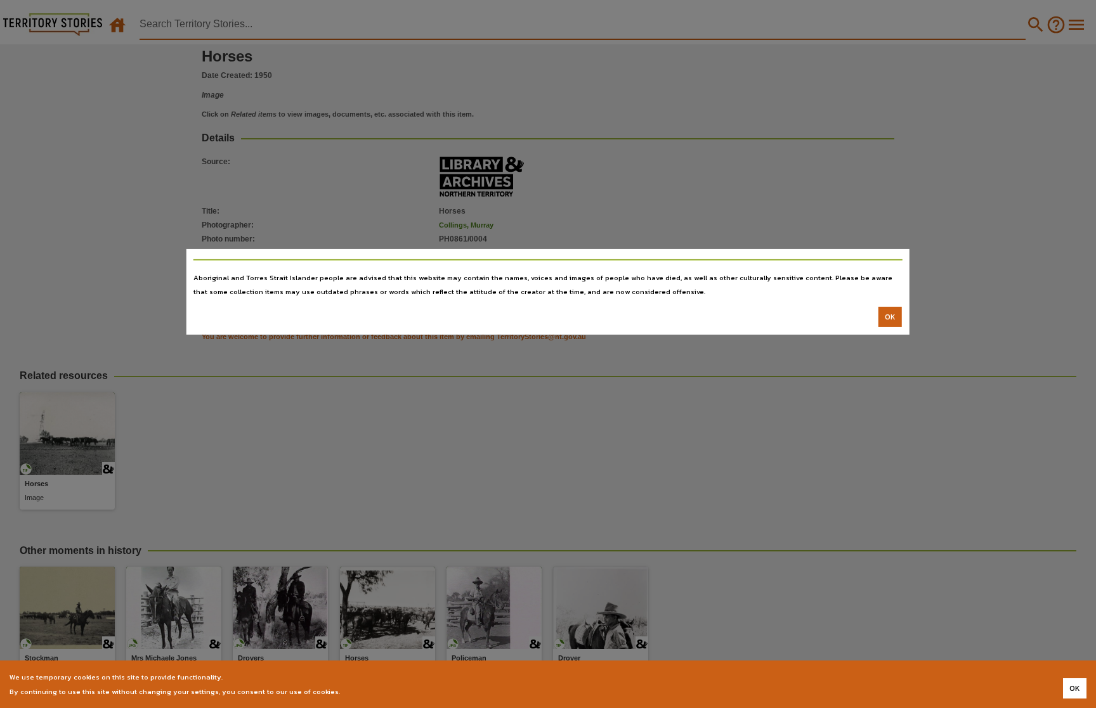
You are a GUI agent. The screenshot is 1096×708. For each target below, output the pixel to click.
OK (890, 317)
